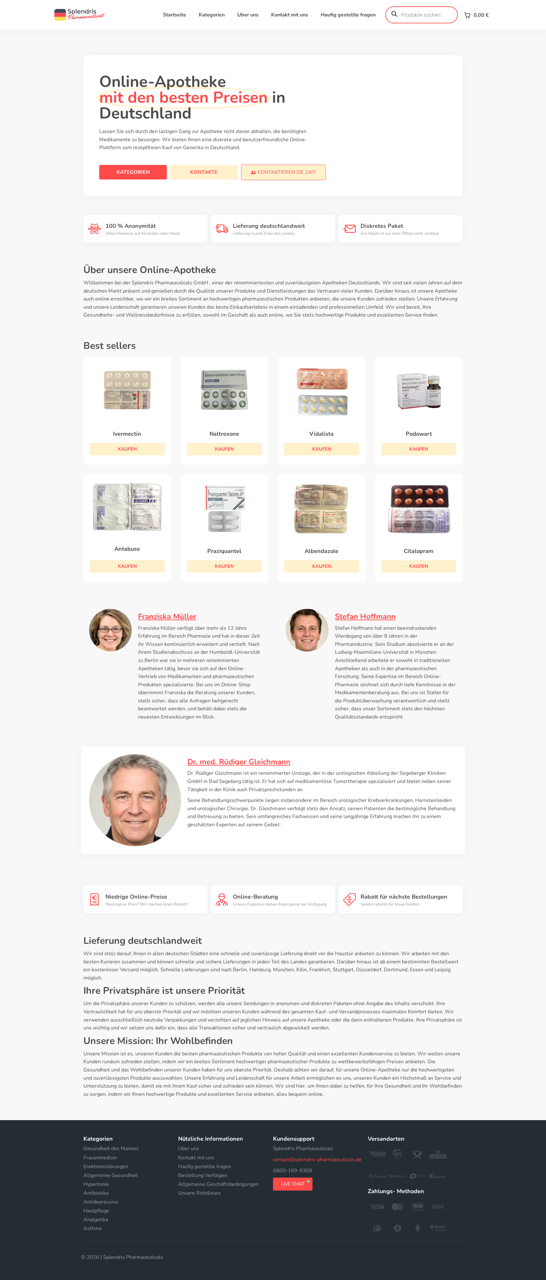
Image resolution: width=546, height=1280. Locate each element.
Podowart (419, 434)
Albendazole (321, 551)
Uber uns (247, 14)
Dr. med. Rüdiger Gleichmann (238, 762)
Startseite (174, 14)
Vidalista (321, 434)
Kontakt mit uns (289, 14)
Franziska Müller (167, 616)
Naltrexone (224, 434)
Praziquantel (224, 551)
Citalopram (419, 551)
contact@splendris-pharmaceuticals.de (317, 1159)
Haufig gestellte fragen (348, 14)
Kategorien (212, 14)
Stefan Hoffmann (365, 616)
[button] (283, 172)
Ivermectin (127, 434)
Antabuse (127, 549)
